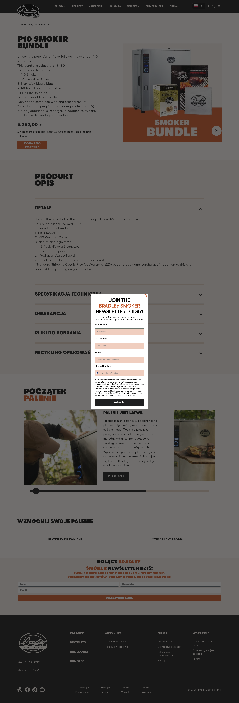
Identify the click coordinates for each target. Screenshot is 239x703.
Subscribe (119, 402)
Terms (132, 395)
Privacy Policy (121, 395)
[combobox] (99, 373)
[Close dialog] (145, 296)
